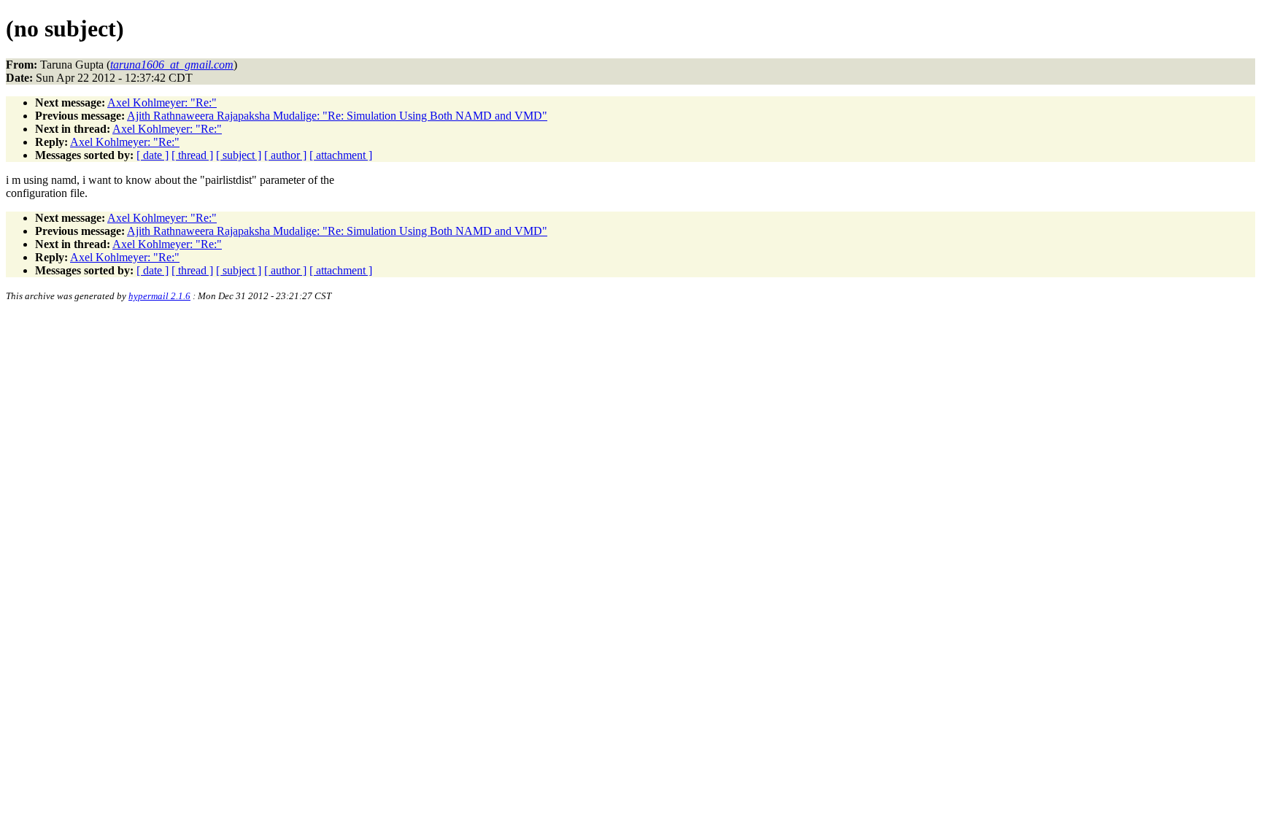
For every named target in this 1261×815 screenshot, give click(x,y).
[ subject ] (238, 155)
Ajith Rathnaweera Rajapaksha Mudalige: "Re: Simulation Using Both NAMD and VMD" (337, 115)
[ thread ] (192, 155)
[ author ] (285, 155)
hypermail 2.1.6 (159, 295)
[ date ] (152, 155)
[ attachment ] (340, 155)
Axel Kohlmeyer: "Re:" (162, 102)
